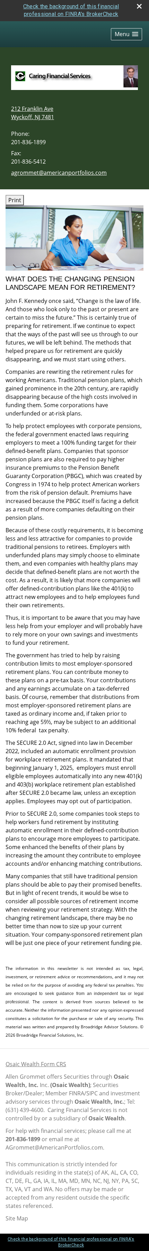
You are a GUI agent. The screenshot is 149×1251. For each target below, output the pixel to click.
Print (14, 200)
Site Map (17, 1218)
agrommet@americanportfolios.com (59, 172)
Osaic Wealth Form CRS (36, 1064)
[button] (126, 34)
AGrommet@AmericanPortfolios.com (54, 1147)
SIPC (92, 1093)
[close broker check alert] (139, 6)
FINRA (76, 1093)
